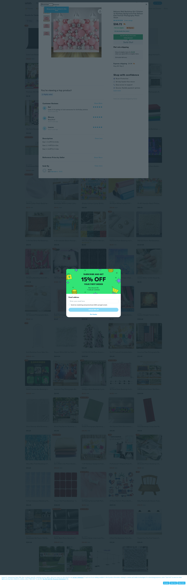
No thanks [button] (93, 314)
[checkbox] (69, 304)
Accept (166, 583)
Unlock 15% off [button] (94, 310)
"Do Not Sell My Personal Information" (54, 579)
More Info (181, 583)
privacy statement (78, 577)
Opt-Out (173, 583)
